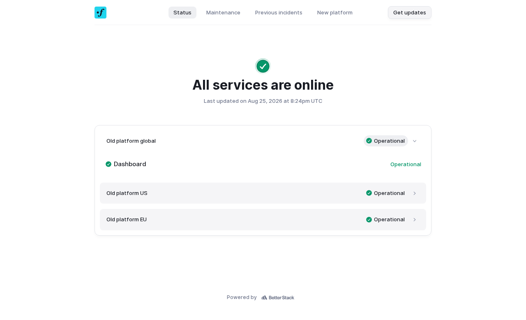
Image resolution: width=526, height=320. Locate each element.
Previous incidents (278, 12)
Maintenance (223, 12)
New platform (335, 12)
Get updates (409, 12)
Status (182, 12)
